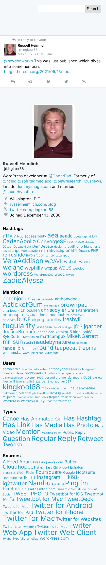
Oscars (84, 251)
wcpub (50, 268)
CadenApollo (19, 241)
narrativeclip (52, 250)
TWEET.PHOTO (30, 494)
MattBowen (31, 337)
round (45, 347)
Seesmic (63, 489)
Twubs (7, 538)
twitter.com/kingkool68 (31, 209)
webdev (78, 268)
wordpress (18, 273)
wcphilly (34, 268)
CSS (70, 242)
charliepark (11, 310)
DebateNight (22, 246)
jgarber (93, 326)
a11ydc (18, 236)
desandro (9, 320)
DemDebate (42, 246)
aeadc (66, 235)
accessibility (35, 236)
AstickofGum (23, 304)
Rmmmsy (29, 348)
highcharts (92, 246)
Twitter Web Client (64, 532)
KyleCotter (12, 336)
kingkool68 (82, 331)
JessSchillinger (62, 327)
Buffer (70, 461)
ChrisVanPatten (83, 310)
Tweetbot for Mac (39, 498)
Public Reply (74, 432)
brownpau (74, 304)
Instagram (48, 477)
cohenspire (13, 314)
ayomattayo (51, 306)
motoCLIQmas (30, 251)
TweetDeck (78, 498)
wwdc (70, 274)
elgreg (38, 319)
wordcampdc (85, 397)
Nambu (39, 483)
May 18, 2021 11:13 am (35, 54)
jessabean (44, 327)
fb (81, 246)
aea (52, 235)
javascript (11, 250)
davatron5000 (81, 315)
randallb (11, 348)
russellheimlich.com (39, 489)
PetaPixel (58, 484)
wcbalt (71, 261)
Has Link (16, 424)
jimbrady (53, 381)
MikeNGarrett (82, 336)
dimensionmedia (70, 377)
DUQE (24, 319)
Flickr (30, 472)
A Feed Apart (17, 462)
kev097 (65, 381)
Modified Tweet (51, 433)
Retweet (90, 438)
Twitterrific (29, 527)
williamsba (12, 352)
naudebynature (52, 342)
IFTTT (30, 477)
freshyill (72, 319)
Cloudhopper (19, 466)
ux (52, 255)
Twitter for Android (61, 505)
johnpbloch (45, 332)
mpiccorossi (50, 388)
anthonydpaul (68, 298)
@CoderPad (60, 175)
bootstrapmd (82, 236)
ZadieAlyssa (23, 280)
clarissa (78, 373)
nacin (28, 342)
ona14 (71, 250)
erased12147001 (14, 472)
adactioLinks (30, 369)
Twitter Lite (12, 527)
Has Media (46, 425)
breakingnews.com (48, 462)
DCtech (8, 246)
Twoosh (12, 444)
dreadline (71, 246)
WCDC (84, 262)
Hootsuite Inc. (13, 478)
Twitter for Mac (29, 518)
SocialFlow (79, 489)
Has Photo (79, 425)
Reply (66, 438)
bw (94, 236)
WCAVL (54, 261)
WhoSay (32, 538)
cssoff (79, 242)
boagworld (89, 369)
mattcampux (52, 336)
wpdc (59, 274)
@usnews (92, 181)
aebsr (36, 299)
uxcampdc (62, 255)
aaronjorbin (17, 298)
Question (16, 438)
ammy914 (48, 299)
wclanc (13, 267)
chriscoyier (53, 310)
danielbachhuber (53, 314)
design (58, 246)
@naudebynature (18, 191)
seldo (98, 393)
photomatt (38, 393)
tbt (48, 255)
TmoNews (41, 397)
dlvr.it (40, 467)
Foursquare (49, 472)
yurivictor (51, 353)
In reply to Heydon (31, 40)
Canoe (11, 418)
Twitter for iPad (18, 512)
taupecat (66, 348)
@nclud (10, 181)
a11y (7, 236)
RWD (29, 255)
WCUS (65, 268)
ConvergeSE (51, 241)
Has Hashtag (82, 418)
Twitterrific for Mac (52, 527)
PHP (94, 250)
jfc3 (78, 326)
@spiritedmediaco (35, 181)
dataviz (89, 242)
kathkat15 (63, 332)
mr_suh (13, 341)
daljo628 (31, 315)
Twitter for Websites (78, 519)
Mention (28, 431)
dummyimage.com (34, 186)
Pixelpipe (13, 489)
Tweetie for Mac (16, 507)
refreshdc (14, 255)
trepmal (88, 348)
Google (69, 472)
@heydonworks (18, 60)
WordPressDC (43, 274)
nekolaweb (79, 343)
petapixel (24, 393)
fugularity (19, 325)
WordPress (11, 401)
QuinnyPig (53, 393)
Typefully (19, 538)
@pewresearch (67, 181)
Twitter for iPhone (59, 511)
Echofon (76, 467)
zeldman (64, 401)
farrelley (53, 319)
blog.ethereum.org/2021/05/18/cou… (38, 71)
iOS (64, 478)
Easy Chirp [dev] (57, 467)
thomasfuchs (25, 397)
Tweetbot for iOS (66, 494)
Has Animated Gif (41, 419)
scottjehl (88, 393)
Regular (43, 438)
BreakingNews (13, 373)
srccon (39, 255)
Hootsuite (85, 472)
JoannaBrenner (19, 331)
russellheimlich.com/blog (33, 204)
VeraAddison (23, 260)
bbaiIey (76, 369)
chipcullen (30, 310)
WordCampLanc (33, 353)
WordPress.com (54, 538)
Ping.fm (76, 483)
